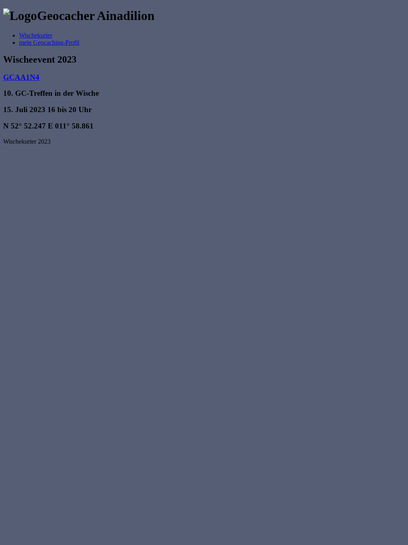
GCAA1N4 (21, 77)
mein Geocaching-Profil (49, 42)
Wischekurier (35, 35)
